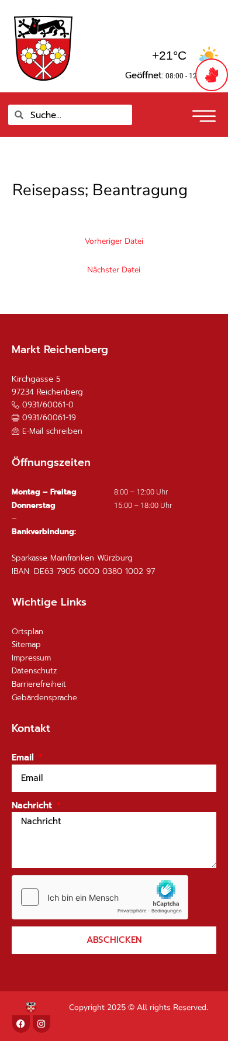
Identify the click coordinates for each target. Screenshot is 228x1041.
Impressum (31, 657)
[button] (202, 112)
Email (24, 757)
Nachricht (33, 805)
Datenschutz (34, 670)
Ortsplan (27, 631)
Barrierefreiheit (39, 684)
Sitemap (26, 644)
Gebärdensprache (44, 697)
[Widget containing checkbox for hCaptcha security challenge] (100, 897)
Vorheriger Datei (114, 241)
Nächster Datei (113, 269)
